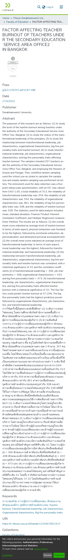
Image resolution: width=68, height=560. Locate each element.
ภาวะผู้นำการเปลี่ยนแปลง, (32, 501)
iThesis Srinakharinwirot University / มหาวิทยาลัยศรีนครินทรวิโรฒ (29, 18)
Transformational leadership (27, 509)
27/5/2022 (8, 101)
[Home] (7, 7)
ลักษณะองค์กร (10, 505)
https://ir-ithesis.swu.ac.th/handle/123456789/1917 (31, 524)
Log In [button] (50, 7)
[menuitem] (44, 7)
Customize (7, 555)
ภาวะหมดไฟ (9, 501)
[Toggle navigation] (61, 7)
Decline (47, 555)
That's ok (59, 555)
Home (6, 18)
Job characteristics (53, 509)
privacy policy (40, 548)
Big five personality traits (49, 512)
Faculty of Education (17, 22)
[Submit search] (39, 7)
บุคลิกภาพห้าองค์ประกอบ (34, 505)
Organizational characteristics (18, 512)
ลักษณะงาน (53, 501)
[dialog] (34, 548)
